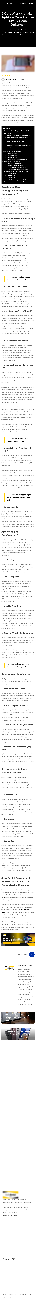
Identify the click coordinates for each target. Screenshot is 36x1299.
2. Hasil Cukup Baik (12, 155)
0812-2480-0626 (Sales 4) (13, 1241)
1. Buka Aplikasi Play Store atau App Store (18, 135)
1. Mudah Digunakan (12, 153)
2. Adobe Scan (11, 175)
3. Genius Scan (11, 177)
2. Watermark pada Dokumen (15, 165)
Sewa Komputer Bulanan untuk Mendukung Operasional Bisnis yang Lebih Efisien (19, 1087)
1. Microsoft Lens (11, 173)
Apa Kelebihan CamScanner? (13, 151)
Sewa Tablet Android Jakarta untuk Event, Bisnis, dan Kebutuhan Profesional (19, 1075)
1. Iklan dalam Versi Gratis (14, 163)
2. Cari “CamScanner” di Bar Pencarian (17, 137)
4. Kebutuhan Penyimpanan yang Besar (17, 169)
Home (12, 30)
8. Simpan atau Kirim (12, 149)
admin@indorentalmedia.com (15, 1253)
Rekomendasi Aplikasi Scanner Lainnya (16, 171)
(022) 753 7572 (10, 1250)
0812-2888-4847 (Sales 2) (13, 1233)
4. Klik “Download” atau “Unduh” (16, 141)
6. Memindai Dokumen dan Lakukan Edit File (18, 145)
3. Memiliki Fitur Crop (12, 157)
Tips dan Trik (22, 30)
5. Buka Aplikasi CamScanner (15, 143)
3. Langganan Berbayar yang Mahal (16, 167)
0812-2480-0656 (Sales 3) (13, 1237)
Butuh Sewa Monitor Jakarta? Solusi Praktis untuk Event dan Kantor (19, 1116)
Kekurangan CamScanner (12, 161)
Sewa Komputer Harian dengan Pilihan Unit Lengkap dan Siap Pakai (18, 1098)
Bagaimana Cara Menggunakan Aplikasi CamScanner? (16, 132)
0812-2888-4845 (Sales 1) (13, 1230)
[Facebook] (4, 1297)
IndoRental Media (10, 79)
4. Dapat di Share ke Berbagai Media (17, 159)
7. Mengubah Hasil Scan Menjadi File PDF (18, 147)
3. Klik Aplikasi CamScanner (14, 139)
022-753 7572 (10, 1246)
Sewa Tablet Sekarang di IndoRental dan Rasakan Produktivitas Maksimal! (17, 181)
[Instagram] (9, 1297)
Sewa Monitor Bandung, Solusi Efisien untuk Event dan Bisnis (17, 1107)
